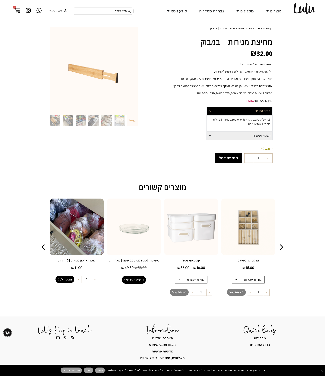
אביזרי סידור (245, 28)
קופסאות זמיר (191, 260)
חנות (257, 28)
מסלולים (260, 338)
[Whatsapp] (65, 337)
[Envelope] (58, 337)
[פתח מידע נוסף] (168, 11)
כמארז (250, 100)
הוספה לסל (228, 157)
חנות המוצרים (260, 344)
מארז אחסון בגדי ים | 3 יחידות (76, 260)
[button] (281, 247)
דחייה (88, 370)
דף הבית (268, 28)
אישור (100, 370)
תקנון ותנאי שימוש (162, 344)
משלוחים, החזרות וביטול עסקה (162, 358)
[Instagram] (72, 337)
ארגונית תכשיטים (248, 260)
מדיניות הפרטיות (71, 370)
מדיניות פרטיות (162, 351)
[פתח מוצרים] (267, 11)
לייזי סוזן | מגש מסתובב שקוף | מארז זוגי (134, 260)
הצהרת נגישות (162, 338)
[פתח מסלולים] (237, 11)
